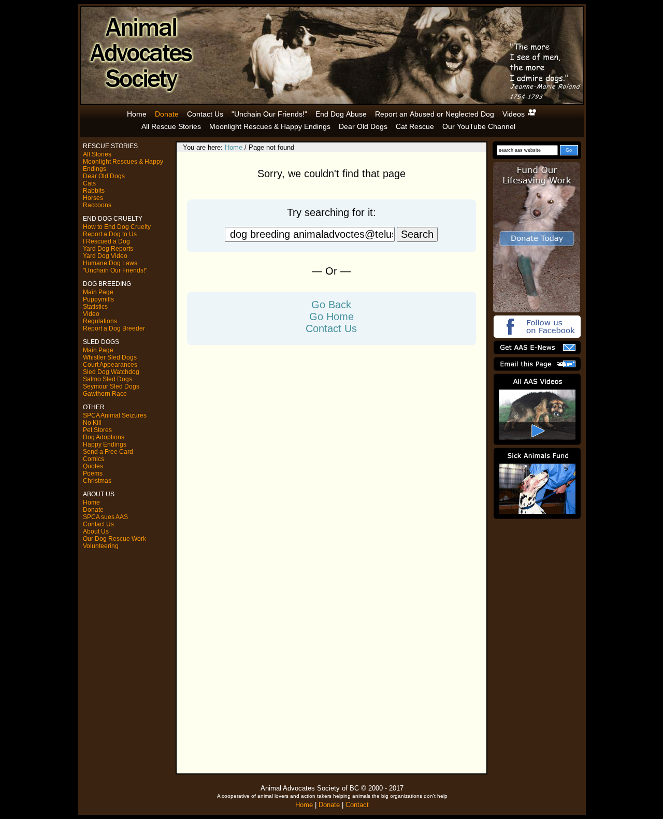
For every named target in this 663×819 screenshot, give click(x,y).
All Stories (97, 154)
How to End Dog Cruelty (117, 227)
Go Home (331, 316)
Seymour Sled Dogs (111, 386)
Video (91, 314)
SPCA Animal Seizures (115, 415)
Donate (167, 114)
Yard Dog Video (105, 256)
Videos (514, 114)
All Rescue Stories (171, 126)
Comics (93, 459)
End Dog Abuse (341, 114)
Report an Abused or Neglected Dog (434, 114)
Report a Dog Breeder (114, 328)
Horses (93, 198)
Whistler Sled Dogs (110, 357)
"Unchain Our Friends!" (269, 114)
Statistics (95, 306)
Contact (357, 805)
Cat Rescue (415, 126)
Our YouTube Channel (478, 126)
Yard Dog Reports (108, 248)
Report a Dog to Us (110, 234)
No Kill (92, 422)
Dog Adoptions (103, 437)
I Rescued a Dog (106, 241)
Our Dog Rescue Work (114, 538)
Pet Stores (97, 430)
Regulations (100, 321)
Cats (89, 183)
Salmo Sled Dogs (107, 379)
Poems (93, 473)
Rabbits (94, 190)
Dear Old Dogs (363, 126)
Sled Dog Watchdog (111, 372)
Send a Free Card (108, 451)
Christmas (97, 480)
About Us (96, 531)
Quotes (93, 466)
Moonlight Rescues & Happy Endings (269, 126)
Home (137, 114)
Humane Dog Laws (110, 263)
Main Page (98, 292)
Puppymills (98, 299)
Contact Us (205, 114)
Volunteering (101, 546)
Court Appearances (110, 364)
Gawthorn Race (105, 393)
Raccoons (97, 205)
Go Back (331, 304)
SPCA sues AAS (105, 517)
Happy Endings (104, 444)
